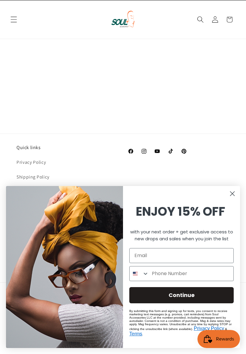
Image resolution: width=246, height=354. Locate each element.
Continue (182, 295)
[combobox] (139, 273)
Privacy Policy (31, 162)
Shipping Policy (33, 177)
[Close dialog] (232, 193)
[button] (14, 19)
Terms (135, 333)
